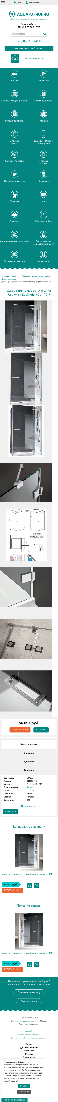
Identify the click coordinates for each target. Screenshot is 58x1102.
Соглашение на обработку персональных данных (29, 1038)
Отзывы (29, 1054)
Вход (20, 2)
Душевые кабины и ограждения (36, 276)
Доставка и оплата (29, 1047)
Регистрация (34, 2)
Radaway (31, 787)
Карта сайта (29, 1031)
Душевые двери (8, 279)
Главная (5, 276)
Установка (29, 1051)
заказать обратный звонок (29, 48)
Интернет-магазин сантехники (24, 1021)
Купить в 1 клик (20, 730)
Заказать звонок (29, 1001)
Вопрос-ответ (29, 1057)
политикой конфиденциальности (24, 1073)
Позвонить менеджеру (29, 992)
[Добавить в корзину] (36, 885)
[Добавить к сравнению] (29, 885)
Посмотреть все (29, 806)
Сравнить (10, 811)
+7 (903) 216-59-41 (29, 41)
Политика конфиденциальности (29, 1034)
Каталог (15, 276)
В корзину (41, 730)
